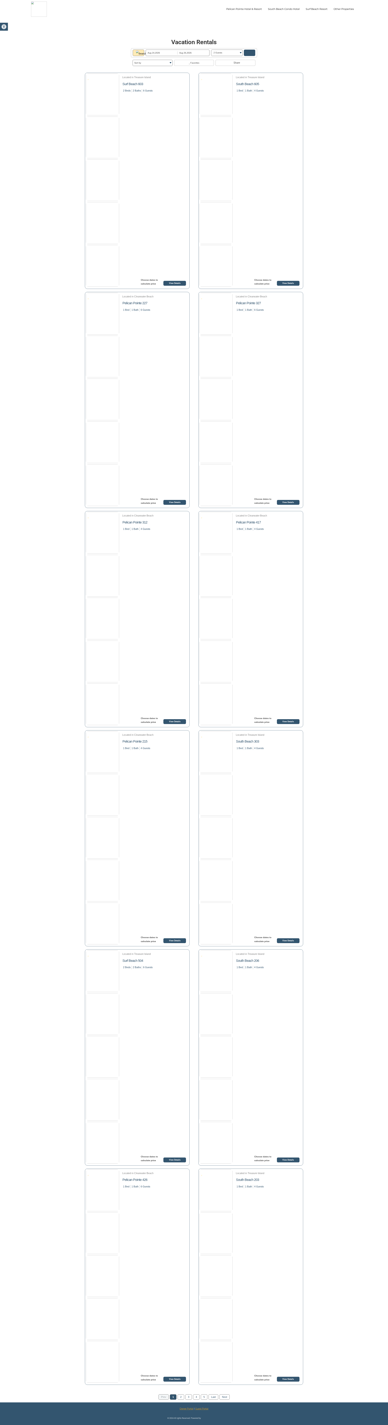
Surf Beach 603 (132, 84)
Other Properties (344, 9)
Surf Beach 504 (132, 961)
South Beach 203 (247, 1180)
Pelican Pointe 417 (248, 522)
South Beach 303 (247, 741)
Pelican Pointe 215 (134, 741)
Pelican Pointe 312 (134, 522)
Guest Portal (201, 1408)
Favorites (194, 63)
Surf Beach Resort (317, 9)
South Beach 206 (247, 961)
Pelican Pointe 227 (134, 303)
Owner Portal (186, 1408)
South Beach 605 (247, 84)
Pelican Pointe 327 (248, 303)
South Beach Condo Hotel (284, 9)
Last (213, 1397)
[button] (4, 27)
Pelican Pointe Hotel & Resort (244, 9)
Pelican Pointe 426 (134, 1180)
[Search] (249, 53)
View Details (175, 283)
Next (224, 1397)
